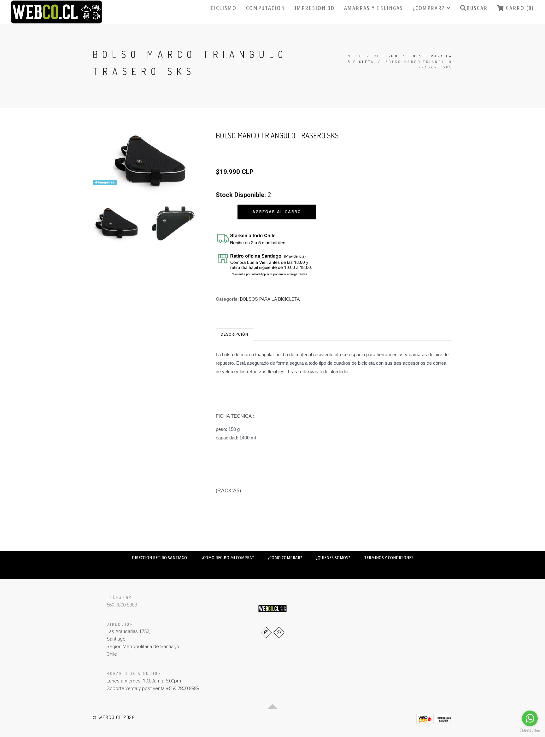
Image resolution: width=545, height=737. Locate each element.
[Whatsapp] (279, 632)
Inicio (354, 56)
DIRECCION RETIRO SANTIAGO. (160, 557)
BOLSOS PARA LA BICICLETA (270, 299)
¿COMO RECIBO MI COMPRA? (228, 557)
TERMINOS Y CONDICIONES (388, 557)
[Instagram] (266, 632)
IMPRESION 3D (315, 8)
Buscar (477, 8)
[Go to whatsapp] (530, 718)
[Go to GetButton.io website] (530, 730)
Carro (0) (519, 8)
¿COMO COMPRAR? (285, 557)
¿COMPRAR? (430, 8)
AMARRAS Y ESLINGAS (373, 8)
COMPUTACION (265, 8)
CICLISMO (224, 8)
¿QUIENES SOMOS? (333, 557)
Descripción (234, 334)
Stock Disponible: (241, 195)
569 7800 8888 (122, 605)
